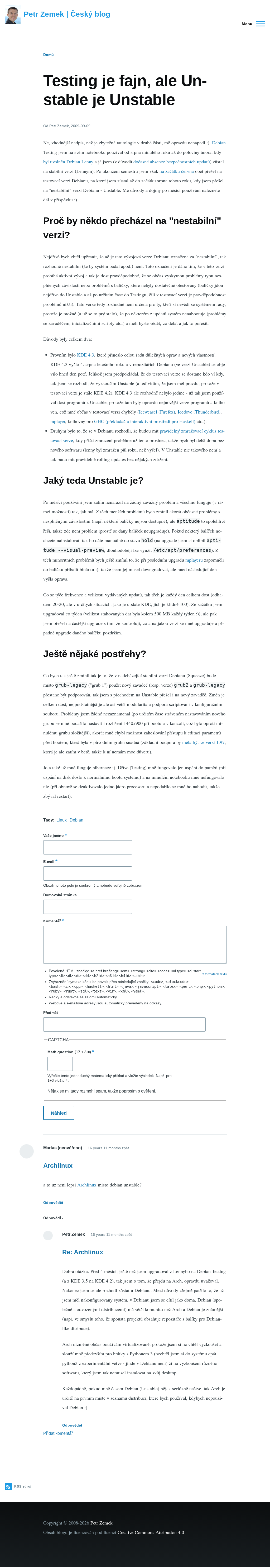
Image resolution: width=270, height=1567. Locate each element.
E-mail (48, 862)
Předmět (50, 1012)
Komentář (52, 921)
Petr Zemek (101, 1522)
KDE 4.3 (85, 355)
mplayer (57, 421)
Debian (219, 142)
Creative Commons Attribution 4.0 (151, 1532)
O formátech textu (214, 974)
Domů (48, 55)
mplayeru (194, 560)
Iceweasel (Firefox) (157, 412)
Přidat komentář (58, 1433)
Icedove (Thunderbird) (199, 412)
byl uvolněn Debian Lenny (68, 161)
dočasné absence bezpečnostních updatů (171, 161)
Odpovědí (52, 1218)
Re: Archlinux (82, 1252)
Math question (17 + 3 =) (69, 1052)
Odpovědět (53, 1202)
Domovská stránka (60, 895)
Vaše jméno (53, 835)
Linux (61, 820)
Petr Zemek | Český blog (67, 14)
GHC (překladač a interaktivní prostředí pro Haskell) (144, 421)
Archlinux (58, 1165)
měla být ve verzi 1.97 (203, 742)
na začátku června (177, 171)
